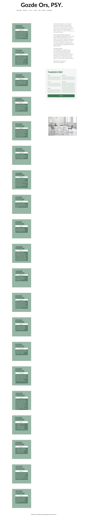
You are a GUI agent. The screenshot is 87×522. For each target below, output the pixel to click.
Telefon (49, 88)
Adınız (49, 75)
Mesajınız (64, 81)
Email (49, 81)
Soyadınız (64, 75)
